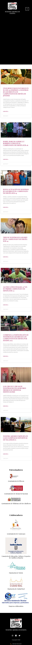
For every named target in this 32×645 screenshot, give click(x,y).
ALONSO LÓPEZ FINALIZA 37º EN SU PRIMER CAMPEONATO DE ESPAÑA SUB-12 (15, 289)
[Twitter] (19, 635)
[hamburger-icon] (27, 8)
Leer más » (5, 111)
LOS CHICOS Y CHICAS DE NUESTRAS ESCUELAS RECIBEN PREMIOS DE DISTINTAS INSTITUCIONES (14, 389)
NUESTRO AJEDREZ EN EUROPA (12, 12)
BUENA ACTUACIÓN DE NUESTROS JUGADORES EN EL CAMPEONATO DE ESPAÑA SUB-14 (16, 191)
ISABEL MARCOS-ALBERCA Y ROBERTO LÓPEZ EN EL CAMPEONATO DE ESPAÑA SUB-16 (15, 143)
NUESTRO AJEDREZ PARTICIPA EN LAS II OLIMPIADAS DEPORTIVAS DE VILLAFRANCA (15, 438)
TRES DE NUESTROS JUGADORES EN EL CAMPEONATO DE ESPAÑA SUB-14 (15, 239)
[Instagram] (12, 635)
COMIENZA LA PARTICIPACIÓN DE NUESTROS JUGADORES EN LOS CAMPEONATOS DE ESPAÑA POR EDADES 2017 (15, 337)
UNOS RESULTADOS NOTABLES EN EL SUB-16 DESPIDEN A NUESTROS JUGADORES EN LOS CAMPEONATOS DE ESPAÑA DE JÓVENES (16, 92)
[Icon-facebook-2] (16, 635)
